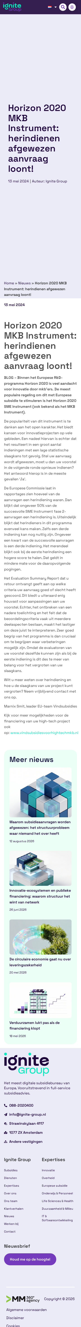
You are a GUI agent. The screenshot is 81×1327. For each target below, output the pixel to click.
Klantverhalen (13, 1209)
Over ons (10, 1193)
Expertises (11, 1186)
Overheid (48, 1178)
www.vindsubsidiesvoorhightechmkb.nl (44, 732)
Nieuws (24, 283)
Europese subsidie (55, 1186)
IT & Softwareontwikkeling (57, 1218)
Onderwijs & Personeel (57, 1193)
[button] (63, 7)
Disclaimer (15, 1317)
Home (9, 283)
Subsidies (11, 1170)
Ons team (10, 1201)
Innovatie (48, 1170)
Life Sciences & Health (57, 1201)
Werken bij (11, 1224)
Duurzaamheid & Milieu (57, 1209)
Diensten (10, 1178)
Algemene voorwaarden (26, 1309)
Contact (10, 1231)
